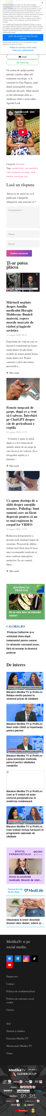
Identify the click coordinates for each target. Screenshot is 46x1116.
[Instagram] (26, 958)
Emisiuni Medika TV (17, 1038)
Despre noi (12, 976)
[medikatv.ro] (14, 1096)
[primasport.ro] (23, 1087)
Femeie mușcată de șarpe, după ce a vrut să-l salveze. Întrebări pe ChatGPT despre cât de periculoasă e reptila (21, 417)
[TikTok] (34, 958)
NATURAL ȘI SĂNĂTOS (21, 589)
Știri (8, 1023)
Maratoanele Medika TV (19, 1046)
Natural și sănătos (15, 1031)
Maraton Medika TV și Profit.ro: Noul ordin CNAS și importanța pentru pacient (24, 727)
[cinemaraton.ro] (23, 1096)
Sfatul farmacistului (20, 853)
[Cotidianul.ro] (23, 1091)
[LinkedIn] (18, 958)
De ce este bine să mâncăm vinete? (25, 614)
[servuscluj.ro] (21, 1110)
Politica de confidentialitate (20, 991)
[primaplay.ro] (38, 1081)
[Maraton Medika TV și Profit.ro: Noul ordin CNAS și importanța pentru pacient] (24, 713)
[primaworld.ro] (15, 1105)
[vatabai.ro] (33, 1110)
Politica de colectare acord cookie (23, 47)
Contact (10, 984)
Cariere (10, 1009)
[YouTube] (9, 965)
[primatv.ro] (5, 1082)
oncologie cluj (20, 176)
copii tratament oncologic (18, 172)
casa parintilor (31, 168)
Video (9, 1053)
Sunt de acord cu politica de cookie (23, 37)
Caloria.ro (15, 626)
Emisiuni (20, 163)
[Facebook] (9, 958)
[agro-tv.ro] (29, 1105)
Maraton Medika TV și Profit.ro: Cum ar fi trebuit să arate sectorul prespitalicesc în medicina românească (24, 796)
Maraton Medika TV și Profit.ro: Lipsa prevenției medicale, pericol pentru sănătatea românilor (24, 760)
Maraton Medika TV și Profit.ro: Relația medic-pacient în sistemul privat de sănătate (24, 695)
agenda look (17, 168)
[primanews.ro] (28, 1081)
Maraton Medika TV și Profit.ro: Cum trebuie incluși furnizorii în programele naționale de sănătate (25, 831)
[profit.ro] (8, 1091)
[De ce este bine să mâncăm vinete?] (25, 602)
